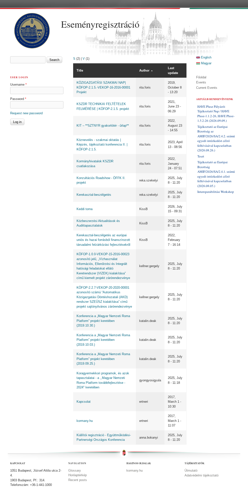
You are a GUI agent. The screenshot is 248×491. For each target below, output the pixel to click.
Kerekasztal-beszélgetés (94, 194)
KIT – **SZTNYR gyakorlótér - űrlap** (103, 125)
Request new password (26, 113)
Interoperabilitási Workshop (215, 191)
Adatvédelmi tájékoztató (201, 475)
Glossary (74, 470)
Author (144, 70)
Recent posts (77, 480)
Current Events (206, 88)
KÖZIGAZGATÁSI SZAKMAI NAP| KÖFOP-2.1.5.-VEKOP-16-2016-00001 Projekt (103, 87)
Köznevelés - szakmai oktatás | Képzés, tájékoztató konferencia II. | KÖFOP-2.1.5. (102, 144)
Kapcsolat (84, 401)
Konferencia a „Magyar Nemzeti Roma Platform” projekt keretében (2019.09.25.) (103, 358)
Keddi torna (85, 209)
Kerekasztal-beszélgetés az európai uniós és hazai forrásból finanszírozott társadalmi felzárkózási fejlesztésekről (103, 239)
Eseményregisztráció (100, 24)
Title (80, 70)
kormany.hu (85, 421)
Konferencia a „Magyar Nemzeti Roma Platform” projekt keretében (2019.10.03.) (103, 339)
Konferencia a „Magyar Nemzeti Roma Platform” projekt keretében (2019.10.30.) (103, 320)
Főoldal (201, 77)
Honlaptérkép (77, 475)
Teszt (200, 156)
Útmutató (191, 470)
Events (201, 82)
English (205, 57)
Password (18, 99)
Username (18, 84)
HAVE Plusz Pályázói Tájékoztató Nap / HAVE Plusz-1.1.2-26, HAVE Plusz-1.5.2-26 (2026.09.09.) (215, 113)
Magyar (205, 63)
